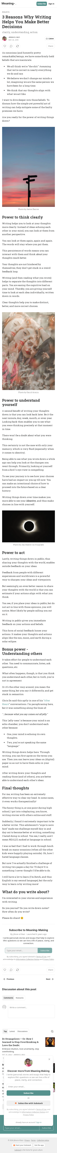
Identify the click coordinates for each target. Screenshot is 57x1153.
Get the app (39, 1145)
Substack (17, 1150)
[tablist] (13, 998)
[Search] (52, 1031)
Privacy (27, 1140)
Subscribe (42, 4)
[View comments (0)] (11, 46)
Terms (33, 1140)
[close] (49, 1059)
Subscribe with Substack (30, 1103)
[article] (28, 1048)
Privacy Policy (28, 1114)
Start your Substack (23, 1145)
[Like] (4, 46)
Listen (51, 38)
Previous (10, 979)
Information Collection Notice (33, 1112)
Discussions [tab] (22, 1031)
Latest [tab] (12, 1031)
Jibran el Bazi (14, 37)
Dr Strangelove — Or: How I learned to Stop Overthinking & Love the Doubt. (20, 1042)
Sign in (51, 4)
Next (48, 979)
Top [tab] (5, 1031)
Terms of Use (41, 1109)
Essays (5, 12)
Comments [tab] (8, 998)
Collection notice (43, 1140)
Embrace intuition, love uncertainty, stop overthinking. (20, 1050)
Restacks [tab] (19, 998)
